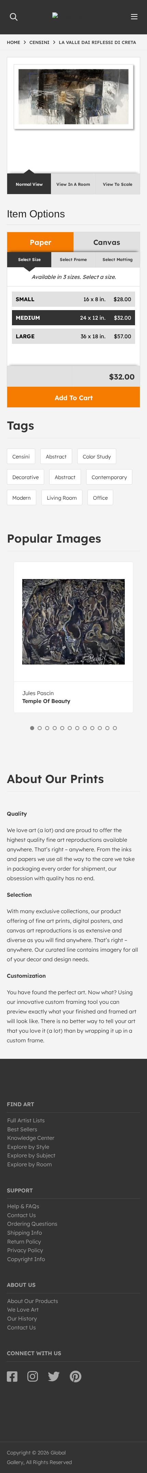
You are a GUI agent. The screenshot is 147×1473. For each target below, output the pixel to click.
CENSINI (39, 42)
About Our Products (32, 1301)
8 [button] (85, 728)
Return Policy (24, 1241)
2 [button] (40, 728)
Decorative (25, 477)
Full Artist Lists (26, 1120)
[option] (73, 637)
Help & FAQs (23, 1206)
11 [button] (107, 728)
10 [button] (100, 728)
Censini (21, 456)
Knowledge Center (30, 1137)
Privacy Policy (25, 1250)
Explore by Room (29, 1164)
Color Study (97, 456)
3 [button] (47, 728)
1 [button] (32, 728)
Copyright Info (26, 1259)
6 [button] (70, 728)
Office (100, 498)
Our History (22, 1318)
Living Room (62, 498)
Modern (21, 498)
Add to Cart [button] (74, 398)
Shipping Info (24, 1232)
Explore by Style (28, 1146)
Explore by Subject (31, 1155)
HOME (13, 42)
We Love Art (23, 1309)
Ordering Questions (32, 1223)
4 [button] (55, 728)
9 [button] (92, 728)
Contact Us (21, 1215)
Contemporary (109, 477)
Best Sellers (22, 1129)
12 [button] (115, 728)
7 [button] (77, 728)
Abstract (56, 456)
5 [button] (62, 728)
